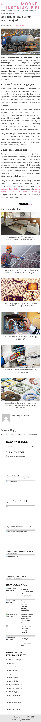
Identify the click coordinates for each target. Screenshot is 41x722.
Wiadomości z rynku (14, 10)
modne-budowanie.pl (13, 660)
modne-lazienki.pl (12, 677)
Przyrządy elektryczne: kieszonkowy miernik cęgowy (20, 370)
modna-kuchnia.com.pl (14, 688)
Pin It (30, 204)
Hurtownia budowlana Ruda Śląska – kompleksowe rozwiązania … (27, 593)
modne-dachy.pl (11, 692)
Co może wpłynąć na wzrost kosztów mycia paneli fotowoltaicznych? (20, 271)
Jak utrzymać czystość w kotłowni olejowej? (26, 629)
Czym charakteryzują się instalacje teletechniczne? (20, 552)
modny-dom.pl (11, 663)
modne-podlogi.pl (12, 681)
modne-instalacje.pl (23, 5)
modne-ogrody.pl (12, 667)
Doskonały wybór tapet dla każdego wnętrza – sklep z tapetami (20, 304)
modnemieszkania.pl (13, 709)
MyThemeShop (24, 720)
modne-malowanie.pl (13, 702)
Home (3, 10)
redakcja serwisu (19, 25)
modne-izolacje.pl (12, 699)
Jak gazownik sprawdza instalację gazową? (20, 337)
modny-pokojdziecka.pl (14, 685)
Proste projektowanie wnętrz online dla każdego (20, 527)
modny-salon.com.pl (13, 674)
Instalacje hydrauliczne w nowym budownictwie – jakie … (26, 642)
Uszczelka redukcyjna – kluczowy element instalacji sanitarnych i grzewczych (20, 405)
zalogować (12, 434)
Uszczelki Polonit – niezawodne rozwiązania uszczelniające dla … (19, 477)
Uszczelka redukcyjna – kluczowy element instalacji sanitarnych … (26, 606)
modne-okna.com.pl (13, 706)
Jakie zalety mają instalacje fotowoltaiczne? (17, 502)
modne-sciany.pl (12, 670)
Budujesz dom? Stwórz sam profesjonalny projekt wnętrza (20, 238)
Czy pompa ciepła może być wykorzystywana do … (17, 577)
